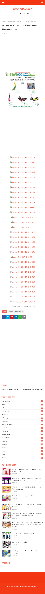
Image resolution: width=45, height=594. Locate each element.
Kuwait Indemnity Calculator (10, 390)
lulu (23, 451)
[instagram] (24, 14)
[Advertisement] (22, 55)
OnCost (23, 441)
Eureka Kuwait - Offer (19, 542)
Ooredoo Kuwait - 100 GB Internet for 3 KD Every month (27, 470)
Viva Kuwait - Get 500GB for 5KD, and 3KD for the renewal (27, 488)
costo (22, 447)
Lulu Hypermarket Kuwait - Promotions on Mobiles (27, 552)
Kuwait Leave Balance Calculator (32, 390)
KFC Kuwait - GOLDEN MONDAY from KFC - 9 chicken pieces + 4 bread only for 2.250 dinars (27, 524)
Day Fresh (22, 414)
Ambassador (22, 401)
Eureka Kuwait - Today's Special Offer (25, 533)
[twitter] (20, 14)
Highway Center (22, 424)
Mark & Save (22, 434)
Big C (22, 404)
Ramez (22, 444)
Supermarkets (11, 21)
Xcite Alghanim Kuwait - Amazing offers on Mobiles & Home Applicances (27, 515)
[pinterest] (28, 14)
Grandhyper (23, 418)
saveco (11, 311)
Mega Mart (22, 438)
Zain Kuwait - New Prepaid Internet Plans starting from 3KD (26, 479)
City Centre (23, 411)
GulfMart (23, 421)
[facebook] (17, 14)
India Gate (22, 428)
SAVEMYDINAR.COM (22, 8)
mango (22, 454)
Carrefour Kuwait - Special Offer (23, 496)
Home (4, 21)
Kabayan (22, 431)
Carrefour (23, 408)
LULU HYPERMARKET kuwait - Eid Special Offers (26, 506)
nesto (22, 457)
